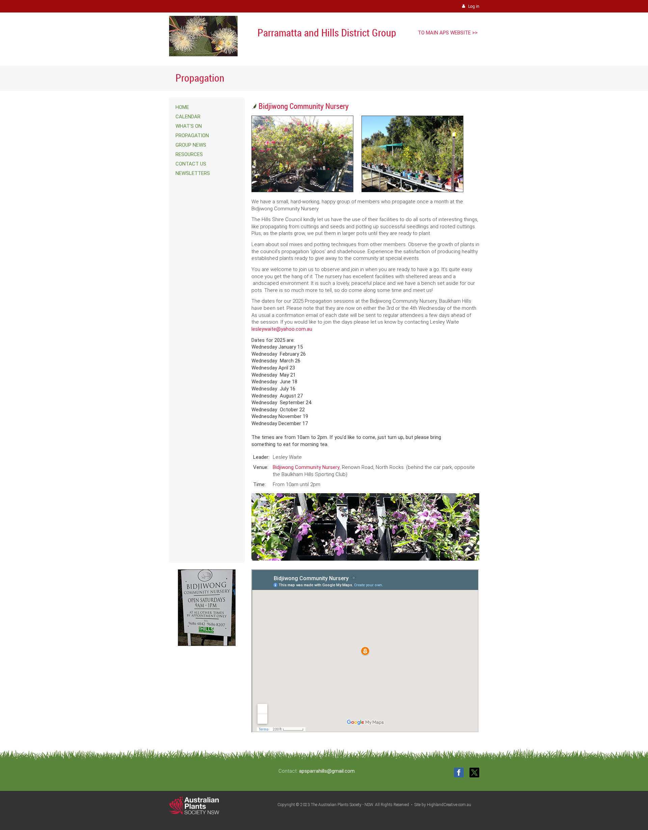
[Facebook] (459, 772)
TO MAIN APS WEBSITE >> (448, 33)
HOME (182, 107)
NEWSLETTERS (193, 173)
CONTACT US (191, 164)
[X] (474, 772)
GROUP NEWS (191, 145)
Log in (473, 6)
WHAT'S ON (189, 126)
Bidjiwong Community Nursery (306, 467)
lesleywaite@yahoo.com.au (281, 329)
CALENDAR (188, 117)
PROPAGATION (192, 135)
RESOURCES (189, 154)
